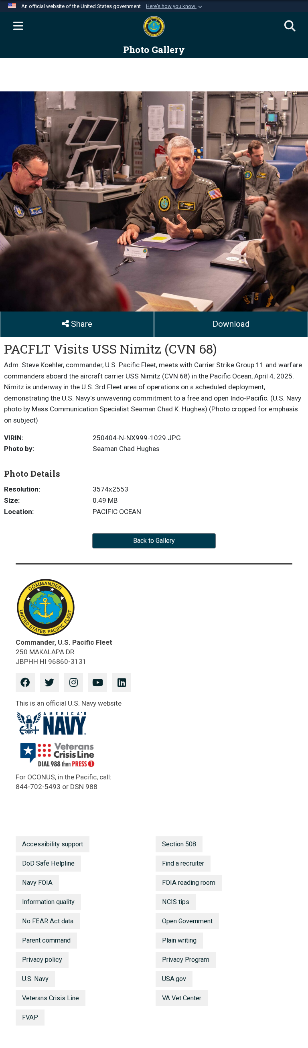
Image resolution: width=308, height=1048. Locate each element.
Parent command (46, 940)
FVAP (30, 1017)
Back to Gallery (154, 540)
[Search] (290, 26)
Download (231, 324)
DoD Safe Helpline (48, 863)
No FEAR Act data (47, 921)
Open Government (187, 921)
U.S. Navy (35, 979)
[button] (175, 6)
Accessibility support (52, 844)
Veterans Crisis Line (50, 998)
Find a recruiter (183, 863)
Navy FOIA (37, 882)
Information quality (48, 902)
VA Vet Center (181, 998)
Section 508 (179, 844)
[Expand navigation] (18, 26)
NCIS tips (175, 902)
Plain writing (179, 940)
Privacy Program (185, 959)
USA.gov (174, 979)
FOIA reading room (188, 882)
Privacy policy (42, 959)
